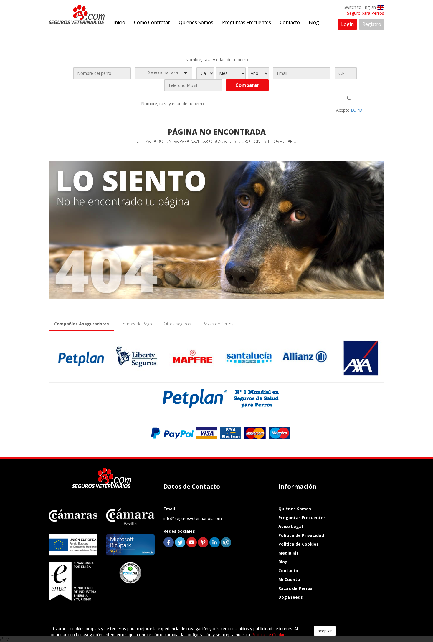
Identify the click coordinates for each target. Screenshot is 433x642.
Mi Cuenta (289, 579)
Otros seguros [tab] (177, 324)
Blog (314, 22)
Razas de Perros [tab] (218, 324)
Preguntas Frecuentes (246, 22)
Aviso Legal (290, 526)
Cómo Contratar (152, 22)
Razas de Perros (295, 588)
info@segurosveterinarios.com (192, 518)
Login (347, 24)
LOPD (356, 110)
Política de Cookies (298, 544)
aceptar (325, 630)
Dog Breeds (290, 597)
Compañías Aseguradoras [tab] (81, 324)
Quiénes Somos (196, 22)
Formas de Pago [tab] (136, 324)
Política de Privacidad (301, 535)
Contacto (290, 22)
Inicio (119, 22)
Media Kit (288, 553)
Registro (371, 24)
